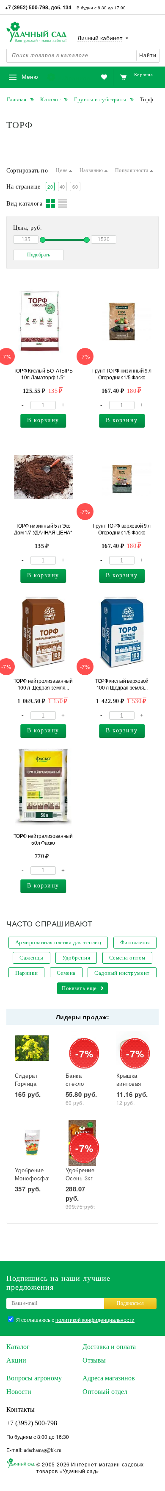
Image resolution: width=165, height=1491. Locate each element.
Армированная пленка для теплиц (58, 942)
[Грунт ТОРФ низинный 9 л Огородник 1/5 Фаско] (122, 322)
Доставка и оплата (109, 1346)
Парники (26, 973)
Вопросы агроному (34, 1378)
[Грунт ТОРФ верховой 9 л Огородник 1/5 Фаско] (122, 477)
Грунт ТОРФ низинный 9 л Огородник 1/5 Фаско (121, 374)
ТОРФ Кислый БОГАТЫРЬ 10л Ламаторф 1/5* (43, 374)
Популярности (132, 170)
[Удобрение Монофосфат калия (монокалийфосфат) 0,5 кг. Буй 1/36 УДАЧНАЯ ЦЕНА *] (32, 1143)
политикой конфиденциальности (95, 1319)
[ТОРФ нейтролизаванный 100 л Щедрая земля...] (43, 632)
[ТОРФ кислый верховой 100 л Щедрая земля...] (122, 632)
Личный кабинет (99, 38)
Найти (148, 55)
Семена (66, 973)
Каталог (18, 1346)
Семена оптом (127, 957)
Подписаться (130, 1303)
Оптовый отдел (104, 1391)
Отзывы (94, 1360)
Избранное (74, 77)
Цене (62, 170)
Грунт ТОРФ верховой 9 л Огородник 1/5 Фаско (122, 529)
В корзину (43, 420)
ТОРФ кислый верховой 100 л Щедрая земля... (121, 684)
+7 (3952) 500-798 (31, 1423)
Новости (18, 1391)
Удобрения (76, 957)
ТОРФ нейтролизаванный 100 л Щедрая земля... (43, 684)
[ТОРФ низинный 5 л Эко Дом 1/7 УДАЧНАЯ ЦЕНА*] (43, 477)
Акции (16, 1360)
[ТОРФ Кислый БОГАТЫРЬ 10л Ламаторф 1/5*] (43, 322)
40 (62, 186)
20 (50, 186)
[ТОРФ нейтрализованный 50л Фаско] (43, 787)
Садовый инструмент (121, 973)
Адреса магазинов (108, 1378)
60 (75, 186)
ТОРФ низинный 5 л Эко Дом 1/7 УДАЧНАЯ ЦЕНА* (43, 529)
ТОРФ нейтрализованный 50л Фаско (43, 839)
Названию (92, 170)
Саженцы (31, 957)
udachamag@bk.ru (42, 1450)
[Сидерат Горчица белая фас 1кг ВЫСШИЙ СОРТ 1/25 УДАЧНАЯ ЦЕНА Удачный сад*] (32, 1048)
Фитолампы (135, 942)
